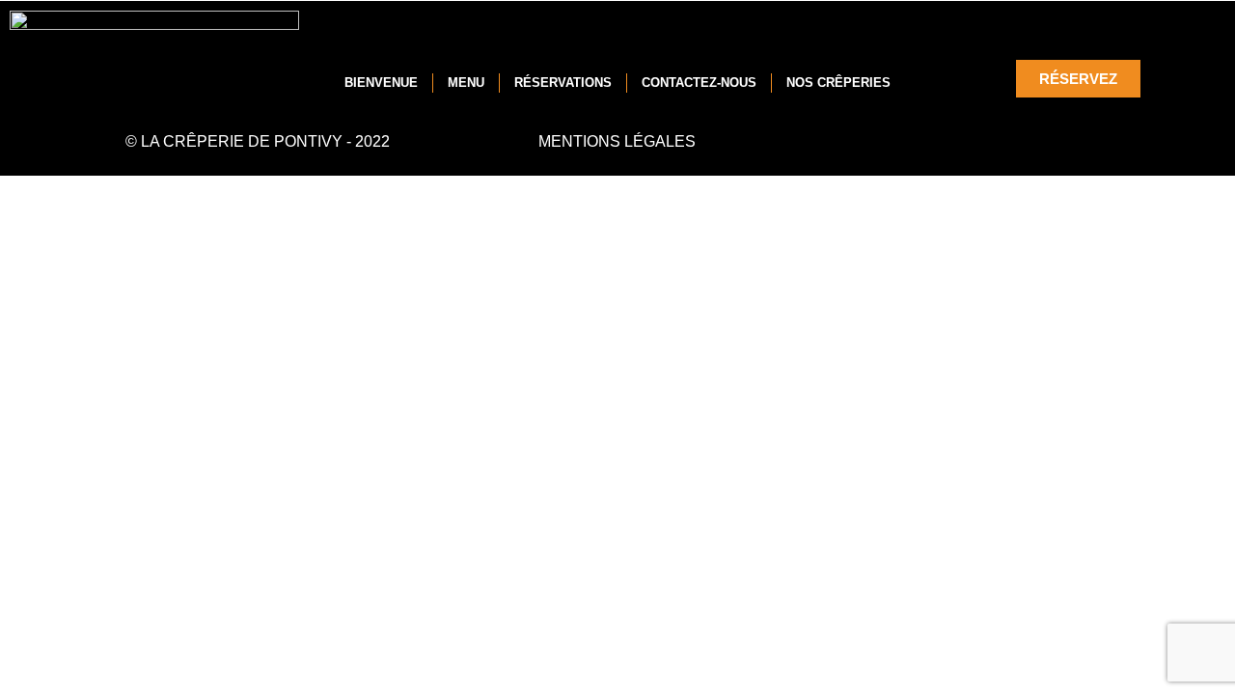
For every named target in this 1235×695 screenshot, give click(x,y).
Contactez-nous (699, 82)
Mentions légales (617, 141)
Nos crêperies (838, 82)
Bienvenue (381, 82)
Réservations (563, 82)
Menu (466, 82)
